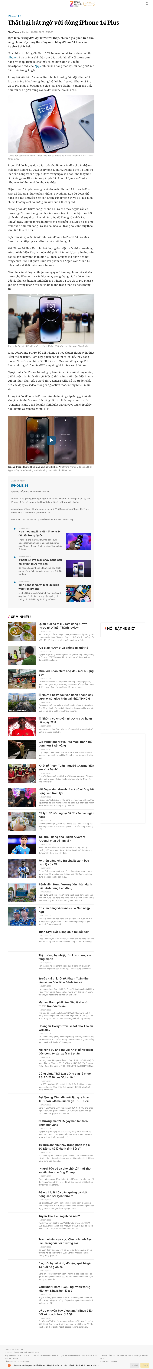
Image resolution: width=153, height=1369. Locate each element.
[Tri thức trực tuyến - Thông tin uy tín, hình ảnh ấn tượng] (82, 4)
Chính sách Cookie (83, 1365)
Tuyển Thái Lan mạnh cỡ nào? (59, 1216)
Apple (38, 66)
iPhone (12, 57)
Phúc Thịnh (13, 32)
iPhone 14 (13, 16)
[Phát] (51, 440)
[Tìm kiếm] (147, 4)
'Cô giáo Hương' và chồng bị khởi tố (63, 647)
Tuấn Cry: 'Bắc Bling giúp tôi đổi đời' (64, 932)
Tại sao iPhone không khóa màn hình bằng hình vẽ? (34, 467)
